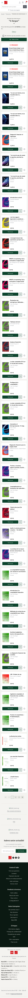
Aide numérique (14, 881)
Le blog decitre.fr (14, 900)
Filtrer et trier (15, 39)
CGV (14, 937)
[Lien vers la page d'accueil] (5, 2)
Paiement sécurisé (14, 876)
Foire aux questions (14, 871)
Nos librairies (14, 912)
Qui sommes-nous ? (14, 909)
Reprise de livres (14, 895)
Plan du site (14, 942)
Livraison (14, 873)
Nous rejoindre (14, 915)
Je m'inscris (21, 851)
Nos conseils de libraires (14, 811)
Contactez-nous (14, 832)
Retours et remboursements (14, 878)
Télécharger (10, 62)
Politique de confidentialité (14, 931)
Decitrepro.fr (14, 917)
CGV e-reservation (14, 939)
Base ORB (14, 920)
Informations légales (14, 929)
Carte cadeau (14, 893)
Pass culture (14, 898)
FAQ (14, 821)
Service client (14, 884)
